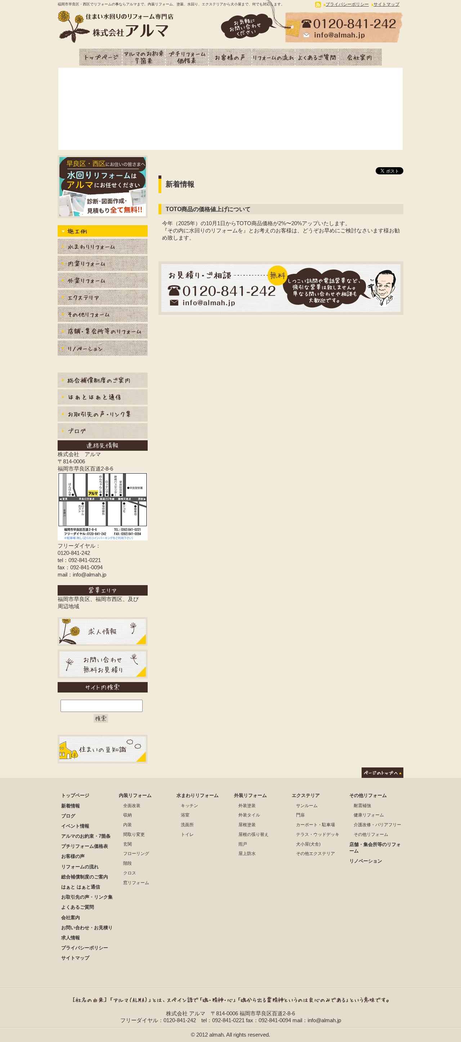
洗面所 (187, 824)
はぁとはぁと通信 (103, 397)
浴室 (185, 815)
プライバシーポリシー (347, 4)
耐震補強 (362, 805)
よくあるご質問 (317, 57)
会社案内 (360, 57)
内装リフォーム (103, 264)
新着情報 (70, 806)
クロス (129, 873)
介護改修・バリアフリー (377, 824)
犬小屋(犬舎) (308, 844)
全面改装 (131, 805)
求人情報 (70, 937)
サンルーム (307, 805)
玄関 (127, 844)
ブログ (103, 431)
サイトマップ (386, 4)
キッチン (189, 805)
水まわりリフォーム (197, 795)
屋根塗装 (247, 824)
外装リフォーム (103, 281)
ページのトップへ (382, 772)
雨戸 (242, 844)
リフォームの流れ (273, 57)
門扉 (300, 815)
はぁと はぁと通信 (80, 887)
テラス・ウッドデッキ (317, 834)
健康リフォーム (369, 815)
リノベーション (103, 348)
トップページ (100, 57)
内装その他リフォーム (103, 315)
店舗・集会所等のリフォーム (103, 332)
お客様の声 (230, 57)
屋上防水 (247, 853)
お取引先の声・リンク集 (103, 414)
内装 (127, 824)
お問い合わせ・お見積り (87, 927)
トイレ (187, 834)
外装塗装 (247, 805)
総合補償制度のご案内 (103, 381)
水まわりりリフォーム (103, 247)
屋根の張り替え (253, 834)
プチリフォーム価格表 (187, 57)
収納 (127, 815)
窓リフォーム (136, 882)
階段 (127, 863)
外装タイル (249, 815)
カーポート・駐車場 (315, 824)
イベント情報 (75, 826)
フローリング (136, 853)
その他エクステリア (315, 853)
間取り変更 (134, 834)
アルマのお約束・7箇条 (144, 57)
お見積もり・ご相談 (280, 288)
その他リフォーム (368, 795)
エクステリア (103, 298)
